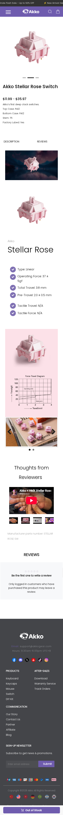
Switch (10, 694)
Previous (10, 432)
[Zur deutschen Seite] (31, 796)
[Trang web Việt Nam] (24, 796)
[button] (59, 46)
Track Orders (42, 689)
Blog (8, 735)
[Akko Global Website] (17, 796)
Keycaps (11, 683)
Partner (10, 724)
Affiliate (10, 730)
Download (40, 678)
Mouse (10, 689)
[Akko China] (10, 796)
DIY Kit (9, 699)
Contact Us (13, 719)
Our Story (12, 714)
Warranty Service (45, 683)
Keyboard (12, 678)
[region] (31, 114)
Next (52, 432)
